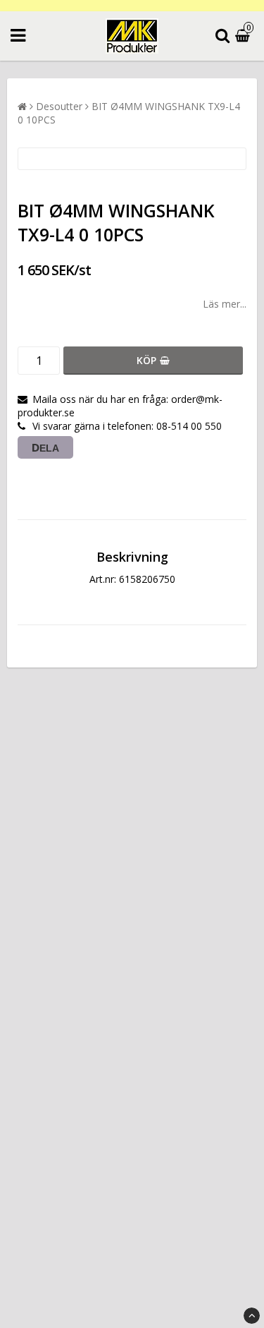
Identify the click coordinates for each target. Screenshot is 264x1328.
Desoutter (59, 106)
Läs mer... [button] (224, 303)
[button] (244, 36)
